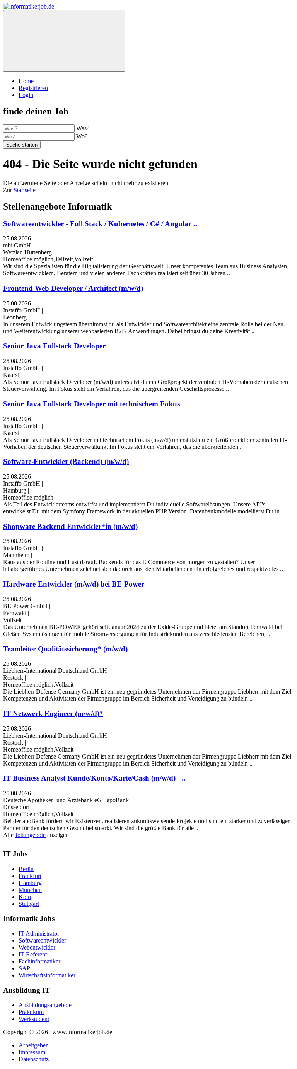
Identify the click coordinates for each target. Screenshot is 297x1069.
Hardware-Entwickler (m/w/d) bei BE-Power (73, 584)
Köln (25, 896)
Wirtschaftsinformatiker (47, 975)
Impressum (32, 1052)
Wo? (81, 136)
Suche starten (22, 145)
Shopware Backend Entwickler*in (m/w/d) (70, 526)
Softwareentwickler (42, 940)
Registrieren (33, 88)
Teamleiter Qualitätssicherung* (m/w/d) (65, 649)
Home (26, 81)
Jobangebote (30, 835)
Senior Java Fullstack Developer (54, 346)
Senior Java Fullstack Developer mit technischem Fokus (91, 404)
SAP (24, 968)
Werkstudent (34, 1019)
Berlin (26, 869)
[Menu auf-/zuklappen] (64, 41)
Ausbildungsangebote (45, 1005)
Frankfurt (30, 876)
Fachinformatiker (39, 961)
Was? (82, 128)
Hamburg (30, 883)
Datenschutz (34, 1059)
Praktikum (31, 1012)
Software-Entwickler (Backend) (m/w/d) (66, 461)
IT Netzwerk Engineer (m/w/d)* (53, 713)
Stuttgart (29, 903)
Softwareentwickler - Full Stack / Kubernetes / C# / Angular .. (100, 224)
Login (26, 95)
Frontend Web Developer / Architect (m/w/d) (73, 288)
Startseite (25, 190)
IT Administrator (39, 933)
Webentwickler (37, 947)
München (30, 890)
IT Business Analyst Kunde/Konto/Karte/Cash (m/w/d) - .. (94, 778)
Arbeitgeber (33, 1045)
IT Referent (33, 954)
